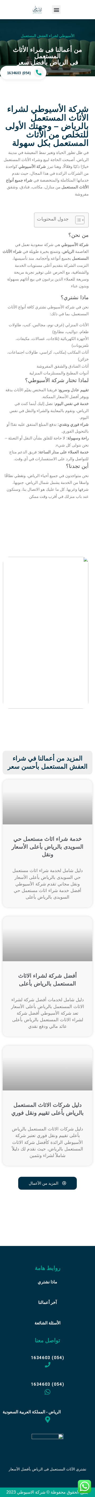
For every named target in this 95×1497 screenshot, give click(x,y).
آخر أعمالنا (47, 1302)
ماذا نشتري (47, 1282)
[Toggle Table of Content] (77, 220)
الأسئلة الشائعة (47, 1323)
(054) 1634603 (19, 73)
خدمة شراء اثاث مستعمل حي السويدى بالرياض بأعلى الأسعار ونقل (47, 846)
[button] (56, 9)
